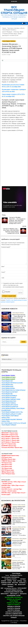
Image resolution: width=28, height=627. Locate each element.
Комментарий (6, 247)
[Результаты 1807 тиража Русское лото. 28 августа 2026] (6, 542)
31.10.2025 (8, 54)
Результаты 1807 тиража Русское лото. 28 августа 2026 (19, 542)
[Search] (26, 23)
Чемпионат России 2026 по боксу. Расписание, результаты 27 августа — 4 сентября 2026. (19, 533)
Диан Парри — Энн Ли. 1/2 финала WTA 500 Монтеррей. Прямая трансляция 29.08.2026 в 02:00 (19, 329)
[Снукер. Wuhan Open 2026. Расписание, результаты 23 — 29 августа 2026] (6, 508)
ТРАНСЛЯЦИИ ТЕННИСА (8, 41)
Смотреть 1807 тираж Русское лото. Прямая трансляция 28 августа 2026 (19, 553)
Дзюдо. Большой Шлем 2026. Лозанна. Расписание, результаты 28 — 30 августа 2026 (18, 566)
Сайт (2, 278)
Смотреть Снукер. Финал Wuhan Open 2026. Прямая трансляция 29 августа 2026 (19, 521)
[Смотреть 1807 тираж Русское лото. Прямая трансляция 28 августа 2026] (6, 553)
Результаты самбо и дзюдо (18, 560)
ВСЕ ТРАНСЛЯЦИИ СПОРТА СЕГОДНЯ (14, 10)
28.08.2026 (18, 545)
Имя (3, 266)
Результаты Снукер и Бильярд (18, 504)
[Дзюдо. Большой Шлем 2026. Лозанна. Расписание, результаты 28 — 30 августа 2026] (6, 564)
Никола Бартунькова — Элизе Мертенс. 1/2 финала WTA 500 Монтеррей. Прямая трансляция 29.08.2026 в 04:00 (19, 318)
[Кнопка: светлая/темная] (23, 23)
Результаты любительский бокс (19, 527)
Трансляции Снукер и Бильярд (19, 515)
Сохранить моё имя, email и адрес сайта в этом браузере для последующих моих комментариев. (13, 285)
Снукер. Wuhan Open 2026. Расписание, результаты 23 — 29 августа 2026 (18, 509)
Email (3, 272)
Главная (7, 575)
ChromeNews (23, 621)
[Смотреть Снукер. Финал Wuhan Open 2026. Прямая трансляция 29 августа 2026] (6, 519)
